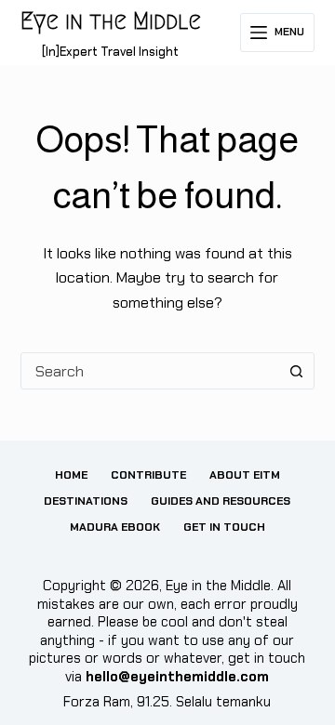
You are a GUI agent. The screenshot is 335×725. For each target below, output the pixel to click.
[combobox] (150, 370)
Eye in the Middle (110, 20)
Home (71, 475)
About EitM (244, 475)
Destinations (85, 501)
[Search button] (296, 371)
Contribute (148, 475)
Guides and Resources (220, 501)
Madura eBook (115, 527)
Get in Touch (224, 527)
